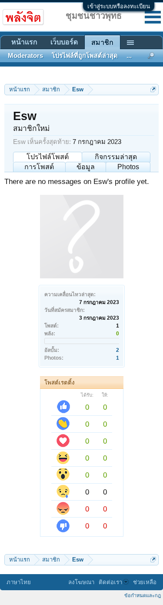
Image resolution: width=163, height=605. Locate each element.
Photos (128, 166)
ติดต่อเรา (110, 582)
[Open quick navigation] (153, 89)
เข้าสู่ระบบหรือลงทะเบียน (118, 6)
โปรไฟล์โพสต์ (48, 156)
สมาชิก (102, 42)
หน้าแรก (24, 42)
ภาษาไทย (19, 582)
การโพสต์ (39, 166)
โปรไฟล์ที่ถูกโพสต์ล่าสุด (85, 55)
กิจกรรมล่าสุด (116, 156)
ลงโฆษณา (81, 582)
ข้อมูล (86, 166)
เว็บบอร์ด (64, 42)
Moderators (25, 55)
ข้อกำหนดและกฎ (142, 595)
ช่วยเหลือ (144, 582)
